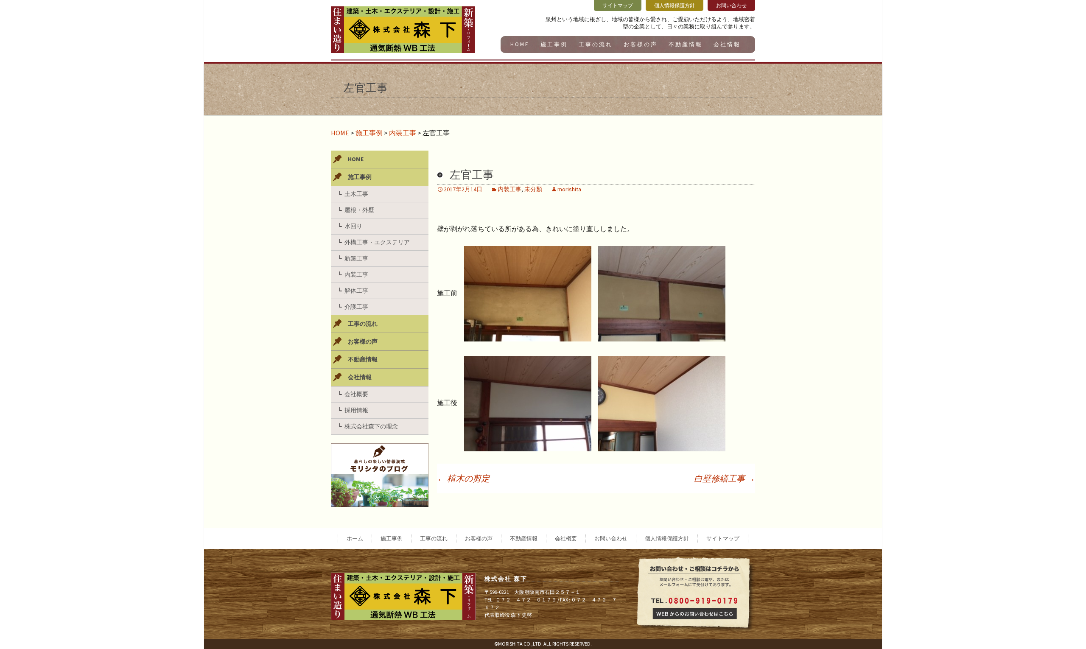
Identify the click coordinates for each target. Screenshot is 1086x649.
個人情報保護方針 (667, 538)
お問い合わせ (610, 538)
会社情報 (727, 44)
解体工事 (356, 290)
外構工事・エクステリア (377, 242)
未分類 (533, 189)
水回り (353, 226)
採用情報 (356, 410)
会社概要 (356, 394)
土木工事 (356, 194)
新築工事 (356, 258)
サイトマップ (722, 538)
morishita (569, 189)
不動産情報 (686, 44)
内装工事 (402, 133)
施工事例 (554, 44)
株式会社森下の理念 (371, 426)
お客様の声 (641, 44)
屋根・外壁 (359, 210)
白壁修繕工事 (724, 478)
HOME (519, 44)
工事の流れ (596, 44)
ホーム (355, 538)
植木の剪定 (463, 478)
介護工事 (356, 307)
